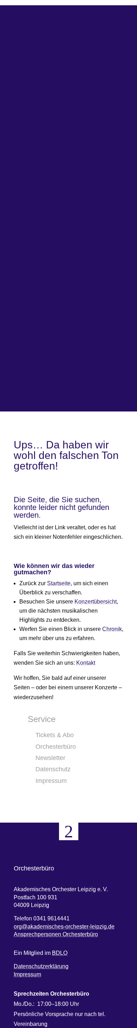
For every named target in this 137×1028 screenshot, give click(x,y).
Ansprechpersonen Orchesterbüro (56, 934)
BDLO (59, 953)
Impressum (27, 974)
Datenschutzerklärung (41, 966)
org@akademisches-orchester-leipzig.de (64, 927)
